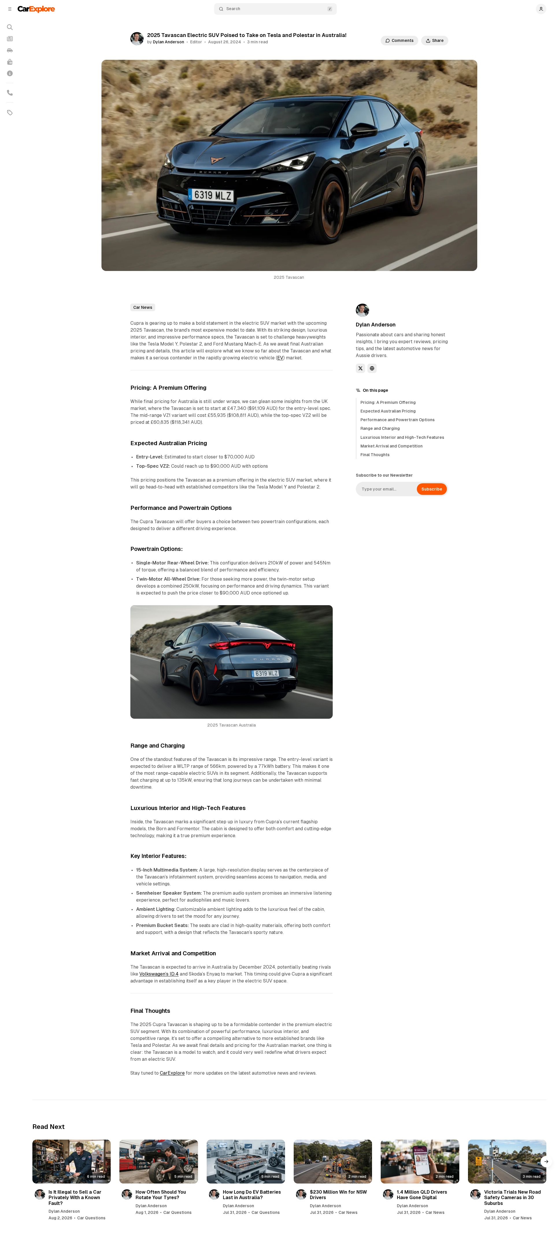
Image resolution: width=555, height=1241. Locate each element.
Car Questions (91, 1218)
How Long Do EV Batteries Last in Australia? (252, 1194)
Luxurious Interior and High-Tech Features (402, 437)
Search (233, 8)
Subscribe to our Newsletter (384, 475)
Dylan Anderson (168, 42)
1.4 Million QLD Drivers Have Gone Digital (422, 1194)
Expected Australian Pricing (388, 411)
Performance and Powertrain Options (397, 419)
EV (280, 358)
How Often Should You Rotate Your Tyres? (161, 1194)
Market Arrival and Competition (391, 446)
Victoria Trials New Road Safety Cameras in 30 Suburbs (512, 1197)
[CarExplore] (36, 8)
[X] (360, 368)
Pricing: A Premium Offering (388, 402)
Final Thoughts (375, 454)
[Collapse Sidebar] (10, 9)
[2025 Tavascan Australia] (325, 613)
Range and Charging (380, 428)
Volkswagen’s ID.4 (159, 974)
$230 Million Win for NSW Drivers (338, 1194)
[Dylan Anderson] (137, 38)
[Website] (372, 368)
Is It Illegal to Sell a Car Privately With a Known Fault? (75, 1197)
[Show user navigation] (541, 9)
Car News (142, 307)
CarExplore (172, 1073)
